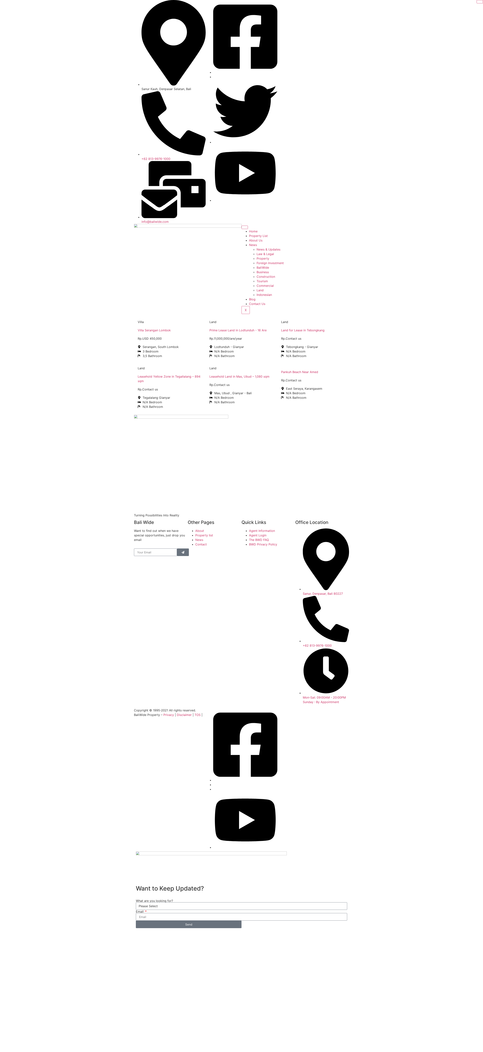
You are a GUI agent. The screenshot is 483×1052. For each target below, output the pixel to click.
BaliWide (263, 267)
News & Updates (268, 249)
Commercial (265, 286)
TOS (198, 715)
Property (263, 258)
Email (140, 911)
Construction (266, 276)
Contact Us (257, 304)
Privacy (168, 715)
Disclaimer (184, 715)
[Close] (480, 1)
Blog (252, 299)
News (253, 245)
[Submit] (183, 552)
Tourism (262, 281)
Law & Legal (265, 254)
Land (260, 290)
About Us (255, 240)
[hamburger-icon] (245, 227)
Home (253, 231)
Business (263, 272)
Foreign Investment (270, 263)
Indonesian (264, 295)
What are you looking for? (154, 900)
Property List (258, 236)
